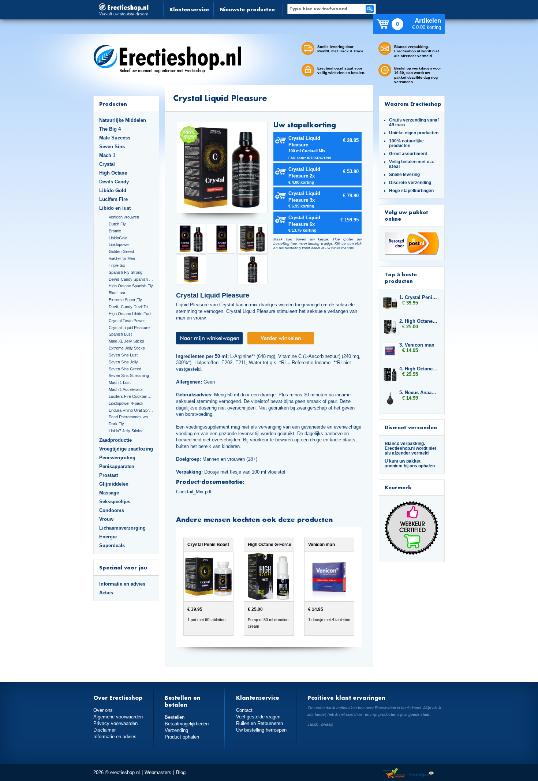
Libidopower (119, 244)
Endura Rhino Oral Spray (131, 410)
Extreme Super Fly (125, 300)
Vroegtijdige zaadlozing (126, 449)
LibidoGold (118, 238)
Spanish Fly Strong (125, 272)
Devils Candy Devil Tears (131, 306)
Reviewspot (422, 773)
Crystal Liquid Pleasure (129, 327)
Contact (244, 710)
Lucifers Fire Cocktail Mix (131, 396)
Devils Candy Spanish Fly (131, 279)
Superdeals (112, 545)
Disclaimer (104, 730)
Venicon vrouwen (124, 217)
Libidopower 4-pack (126, 403)
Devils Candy (114, 181)
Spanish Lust (120, 334)
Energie (108, 536)
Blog (181, 772)
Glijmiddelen (113, 484)
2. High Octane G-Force (418, 321)
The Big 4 (110, 129)
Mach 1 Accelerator (126, 389)
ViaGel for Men (122, 258)
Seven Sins (112, 146)
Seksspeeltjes (114, 501)
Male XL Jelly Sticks (126, 341)
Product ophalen (182, 737)
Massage (109, 493)
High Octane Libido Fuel (130, 313)
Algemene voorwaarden (118, 717)
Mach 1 (107, 155)
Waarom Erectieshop (413, 104)
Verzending (176, 730)
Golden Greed (121, 251)
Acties (106, 592)
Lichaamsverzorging (122, 528)
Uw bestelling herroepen (261, 730)
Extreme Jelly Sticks (127, 348)
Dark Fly (116, 424)
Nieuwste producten (247, 9)
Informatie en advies (122, 584)
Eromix (115, 231)
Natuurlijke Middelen (122, 120)
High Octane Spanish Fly (131, 286)
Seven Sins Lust (123, 355)
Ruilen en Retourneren (259, 723)
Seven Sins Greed (125, 369)
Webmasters (158, 772)
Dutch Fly (117, 224)
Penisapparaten (116, 466)
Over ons (103, 710)
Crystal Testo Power (127, 320)
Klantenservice (189, 9)
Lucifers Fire (113, 199)
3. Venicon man (416, 345)
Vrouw (106, 519)
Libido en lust (115, 208)
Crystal (107, 164)
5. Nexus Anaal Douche (418, 392)
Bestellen (174, 717)
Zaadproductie (115, 440)
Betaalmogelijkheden (187, 723)
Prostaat (108, 475)
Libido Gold (112, 190)
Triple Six (117, 265)
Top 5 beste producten (401, 277)
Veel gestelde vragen (258, 717)
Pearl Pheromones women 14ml (131, 417)
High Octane (113, 173)
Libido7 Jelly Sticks (125, 431)
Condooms (111, 510)
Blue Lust (117, 293)
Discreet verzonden (411, 427)
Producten (113, 104)
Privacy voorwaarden (115, 723)
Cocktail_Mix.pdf (194, 491)
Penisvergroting (117, 457)
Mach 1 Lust (120, 382)
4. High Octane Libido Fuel (418, 368)
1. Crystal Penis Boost (418, 297)
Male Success (114, 138)
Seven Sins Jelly (123, 362)
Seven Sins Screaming (129, 375)
